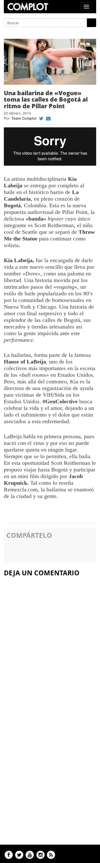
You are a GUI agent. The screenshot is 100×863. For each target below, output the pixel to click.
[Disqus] (50, 643)
